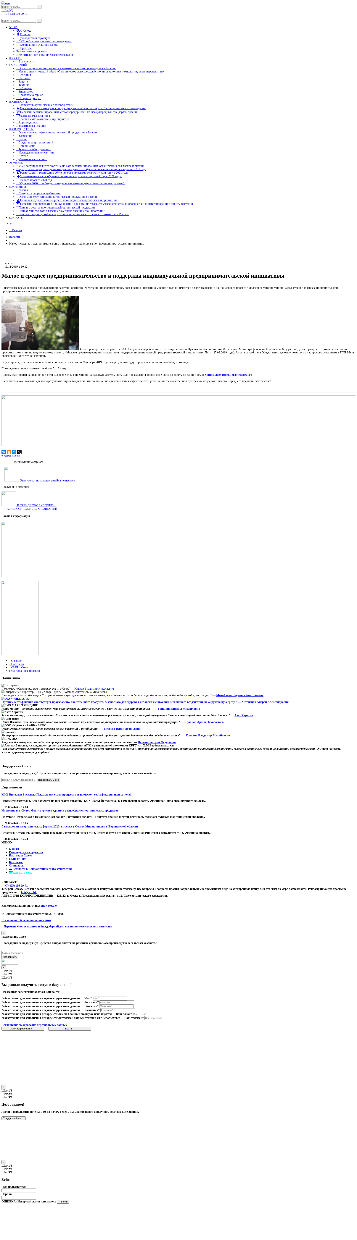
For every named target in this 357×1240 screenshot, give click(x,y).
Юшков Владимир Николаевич (94, 688)
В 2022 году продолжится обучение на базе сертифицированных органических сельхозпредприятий (80, 165)
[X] (19, 452)
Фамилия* (91, 1002)
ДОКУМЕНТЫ (18, 186)
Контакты (16, 862)
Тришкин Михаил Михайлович (179, 708)
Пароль (6, 1194)
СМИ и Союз (17, 858)
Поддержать (10, 957)
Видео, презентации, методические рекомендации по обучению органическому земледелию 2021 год (81, 169)
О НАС (13, 27)
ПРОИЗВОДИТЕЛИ (20, 101)
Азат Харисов (243, 715)
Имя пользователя (13, 1186)
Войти (69, 1028)
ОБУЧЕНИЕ (16, 162)
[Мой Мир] (14, 452)
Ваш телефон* (134, 1017)
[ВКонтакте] (3, 452)
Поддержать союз (20, 872)
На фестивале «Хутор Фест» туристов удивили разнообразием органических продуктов (60, 810)
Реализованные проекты (32, 51)
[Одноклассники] (9, 452)
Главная (16, 230)
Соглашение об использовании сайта (26, 920)
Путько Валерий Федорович (157, 742)
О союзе (14, 848)
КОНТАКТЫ (16, 217)
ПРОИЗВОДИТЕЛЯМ (21, 129)
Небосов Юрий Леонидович (122, 728)
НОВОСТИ (15, 58)
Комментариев (10, 455)
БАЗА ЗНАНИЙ (18, 65)
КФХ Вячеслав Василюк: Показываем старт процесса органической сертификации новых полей (66, 794)
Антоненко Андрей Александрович (265, 702)
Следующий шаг (12, 1118)
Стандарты (16, 865)
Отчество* (91, 1006)
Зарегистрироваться (22, 1028)
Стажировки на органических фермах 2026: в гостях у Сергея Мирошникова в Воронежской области (69, 826)
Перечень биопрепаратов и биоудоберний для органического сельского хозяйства (58, 926)
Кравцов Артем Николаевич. (204, 722)
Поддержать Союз (48, 779)
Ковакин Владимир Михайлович (208, 735)
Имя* (88, 998)
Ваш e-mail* (124, 1014)
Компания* (92, 1010)
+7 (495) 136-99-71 (16, 885)
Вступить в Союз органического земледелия (44, 54)
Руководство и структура (26, 852)
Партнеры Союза (20, 855)
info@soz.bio (29, 892)
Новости (14, 236)
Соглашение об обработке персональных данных (34, 1024)
